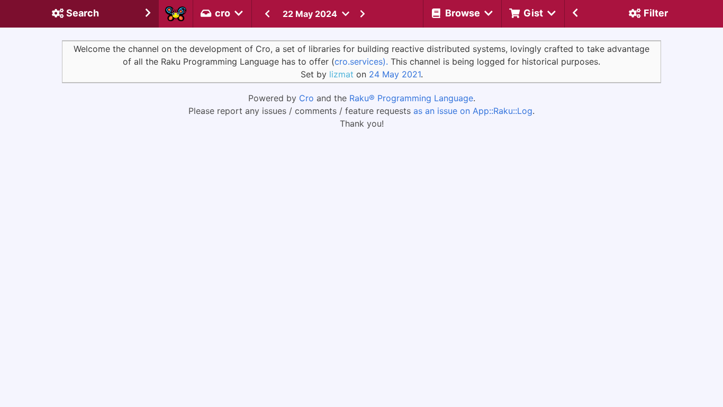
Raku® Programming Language (411, 98)
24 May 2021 (395, 74)
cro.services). (361, 61)
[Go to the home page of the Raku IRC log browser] (176, 14)
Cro (306, 98)
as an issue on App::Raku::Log (472, 110)
